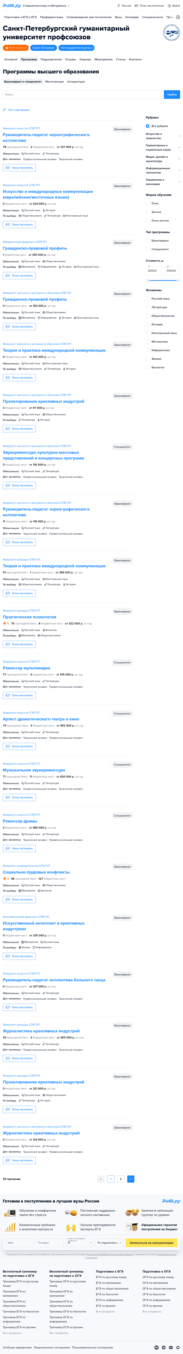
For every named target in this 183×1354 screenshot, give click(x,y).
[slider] (147, 280)
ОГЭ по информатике (156, 1300)
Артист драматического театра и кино (41, 719)
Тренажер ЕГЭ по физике (19, 1327)
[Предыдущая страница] (100, 1179)
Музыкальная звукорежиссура (34, 770)
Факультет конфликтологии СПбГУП (26, 866)
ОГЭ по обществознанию (159, 1288)
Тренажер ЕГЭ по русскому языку (21, 1284)
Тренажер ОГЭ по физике (66, 1327)
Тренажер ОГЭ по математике (61, 1294)
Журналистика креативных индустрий (41, 1031)
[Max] (178, 1347)
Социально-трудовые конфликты (36, 872)
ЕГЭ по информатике (109, 1300)
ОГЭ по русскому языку (158, 1277)
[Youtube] (171, 1347)
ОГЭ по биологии (154, 1294)
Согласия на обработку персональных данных (110, 1254)
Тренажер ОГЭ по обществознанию (61, 1304)
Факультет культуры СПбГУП (21, 559)
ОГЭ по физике (153, 1306)
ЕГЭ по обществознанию (112, 1288)
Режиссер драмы (20, 821)
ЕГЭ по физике (105, 1306)
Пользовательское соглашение (92, 1347)
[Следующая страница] (130, 1179)
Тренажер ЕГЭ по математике (14, 1294)
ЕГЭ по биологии (107, 1294)
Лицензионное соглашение (52, 1347)
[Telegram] (164, 1347)
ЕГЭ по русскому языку (111, 1277)
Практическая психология (29, 617)
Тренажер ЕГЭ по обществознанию (14, 1304)
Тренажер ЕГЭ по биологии (21, 1311)
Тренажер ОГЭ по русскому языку (68, 1284)
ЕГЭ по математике (108, 1283)
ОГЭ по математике (155, 1283)
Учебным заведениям (17, 1347)
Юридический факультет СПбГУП (24, 242)
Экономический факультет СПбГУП (26, 917)
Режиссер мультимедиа (26, 668)
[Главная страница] (12, 6)
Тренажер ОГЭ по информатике (61, 1319)
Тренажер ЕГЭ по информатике (14, 1319)
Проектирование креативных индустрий (43, 401)
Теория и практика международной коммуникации (54, 350)
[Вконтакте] (156, 1347)
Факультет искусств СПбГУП (21, 128)
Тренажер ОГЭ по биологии (68, 1311)
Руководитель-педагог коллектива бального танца (54, 980)
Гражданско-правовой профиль (35, 248)
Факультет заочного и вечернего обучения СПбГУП (37, 293)
